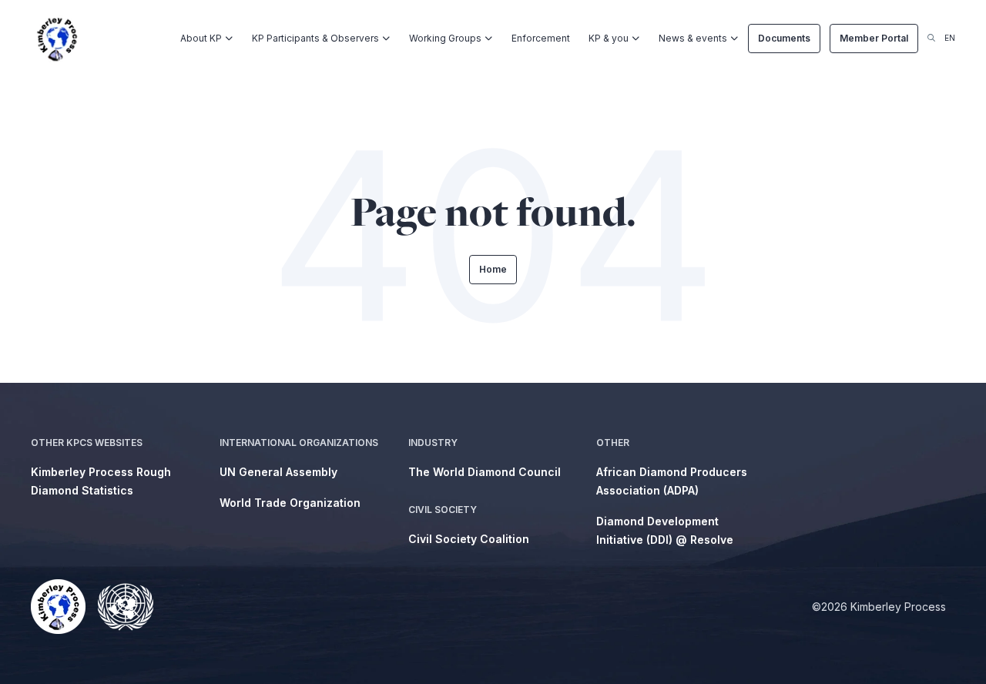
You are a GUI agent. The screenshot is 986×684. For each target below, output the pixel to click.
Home (493, 269)
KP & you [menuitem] (609, 38)
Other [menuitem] (612, 442)
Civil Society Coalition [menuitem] (468, 538)
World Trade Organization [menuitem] (290, 502)
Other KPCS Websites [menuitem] (87, 442)
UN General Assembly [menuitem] (278, 471)
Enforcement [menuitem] (540, 38)
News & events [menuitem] (693, 38)
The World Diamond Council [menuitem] (484, 471)
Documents (784, 38)
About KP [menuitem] (201, 38)
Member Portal (874, 38)
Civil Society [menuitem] (442, 509)
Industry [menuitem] (433, 442)
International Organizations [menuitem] (299, 442)
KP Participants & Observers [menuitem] (315, 38)
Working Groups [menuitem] (445, 38)
